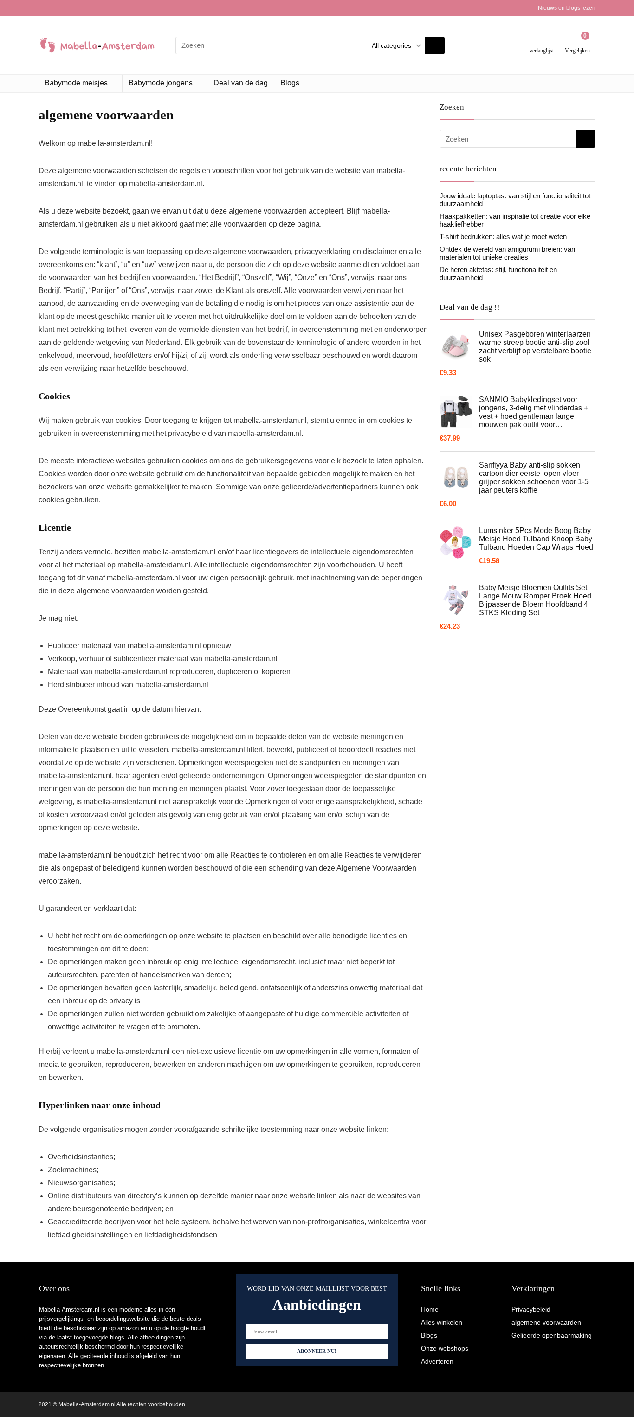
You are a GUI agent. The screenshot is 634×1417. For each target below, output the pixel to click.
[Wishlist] (541, 41)
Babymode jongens (161, 83)
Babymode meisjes (76, 83)
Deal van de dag (240, 83)
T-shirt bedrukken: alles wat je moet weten (503, 236)
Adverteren (437, 1361)
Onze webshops (444, 1348)
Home (430, 1309)
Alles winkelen (441, 1322)
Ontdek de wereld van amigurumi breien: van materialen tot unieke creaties (507, 253)
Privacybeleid (530, 1309)
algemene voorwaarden (546, 1322)
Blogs (289, 83)
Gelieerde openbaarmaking (551, 1335)
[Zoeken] (435, 45)
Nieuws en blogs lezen (566, 8)
